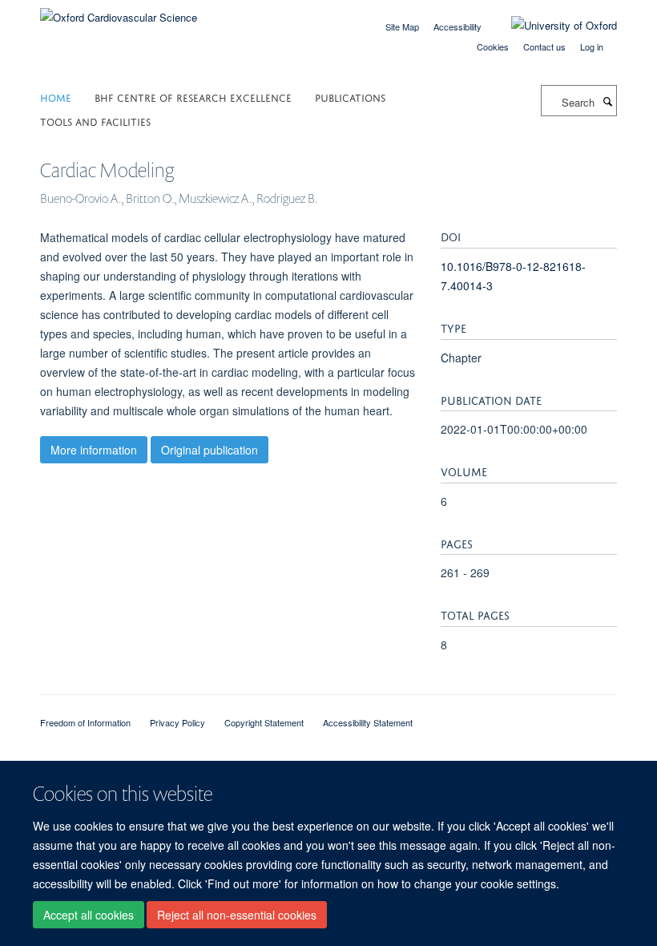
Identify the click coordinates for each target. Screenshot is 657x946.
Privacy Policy (177, 722)
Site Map (402, 26)
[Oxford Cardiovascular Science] (118, 11)
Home (55, 96)
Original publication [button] (209, 450)
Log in (591, 46)
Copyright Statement (264, 722)
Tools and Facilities (95, 120)
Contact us (544, 46)
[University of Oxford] (552, 25)
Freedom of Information (85, 722)
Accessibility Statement (368, 722)
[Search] (607, 101)
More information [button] (93, 450)
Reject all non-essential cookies (236, 915)
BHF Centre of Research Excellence (193, 96)
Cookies (493, 46)
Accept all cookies (88, 915)
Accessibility (457, 26)
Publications (350, 96)
